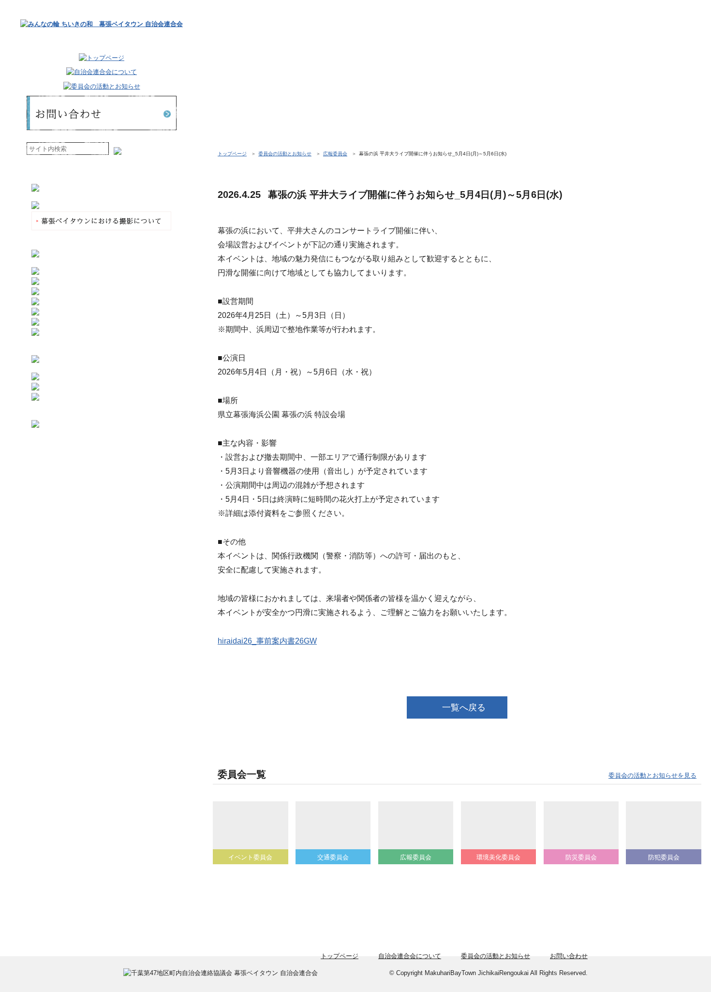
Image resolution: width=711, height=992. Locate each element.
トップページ (232, 153)
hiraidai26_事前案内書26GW (267, 640)
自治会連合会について (409, 956)
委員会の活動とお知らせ (284, 153)
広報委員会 (335, 153)
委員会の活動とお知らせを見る (652, 775)
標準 (132, 148)
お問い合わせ (569, 956)
